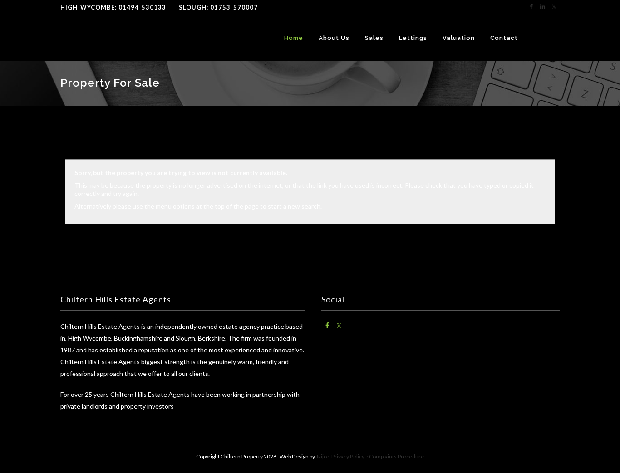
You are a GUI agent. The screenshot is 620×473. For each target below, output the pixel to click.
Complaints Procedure (396, 456)
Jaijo (321, 456)
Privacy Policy (347, 456)
